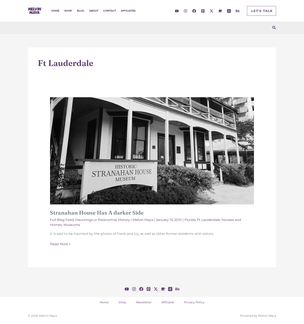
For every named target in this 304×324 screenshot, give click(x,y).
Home (55, 10)
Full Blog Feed (62, 220)
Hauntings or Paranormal (96, 220)
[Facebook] (194, 11)
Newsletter (144, 302)
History (124, 220)
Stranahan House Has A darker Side (97, 212)
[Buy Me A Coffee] (220, 11)
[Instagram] (185, 11)
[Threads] (229, 11)
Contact (109, 10)
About (93, 10)
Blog (80, 10)
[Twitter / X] (211, 11)
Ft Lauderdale (208, 220)
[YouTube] (177, 11)
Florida (190, 220)
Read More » (60, 244)
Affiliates (128, 10)
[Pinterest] (203, 11)
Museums (71, 225)
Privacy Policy (194, 302)
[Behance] (237, 11)
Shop (68, 10)
